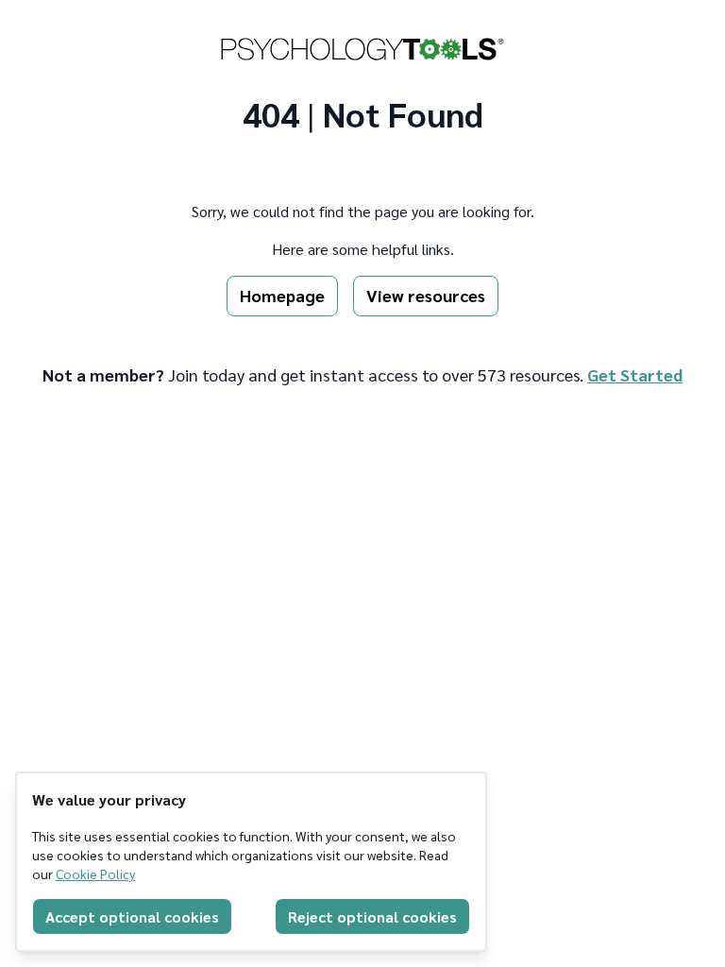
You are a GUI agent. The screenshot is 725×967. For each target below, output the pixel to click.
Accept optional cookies (132, 916)
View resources (425, 295)
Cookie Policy (95, 873)
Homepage (282, 295)
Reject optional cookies (372, 916)
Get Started (635, 374)
